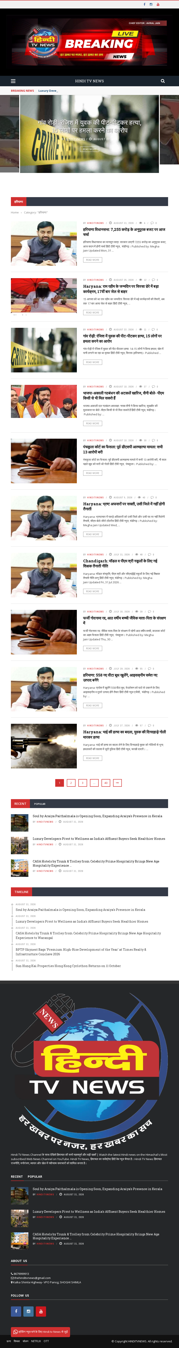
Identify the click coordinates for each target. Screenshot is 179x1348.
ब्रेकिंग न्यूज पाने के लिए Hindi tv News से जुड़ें (43, 1332)
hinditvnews (75, 139)
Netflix (36, 1341)
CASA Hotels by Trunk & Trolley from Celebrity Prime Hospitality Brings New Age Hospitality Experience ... (96, 863)
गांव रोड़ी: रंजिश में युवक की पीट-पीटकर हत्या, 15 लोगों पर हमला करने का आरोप (89, 126)
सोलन (25, 1341)
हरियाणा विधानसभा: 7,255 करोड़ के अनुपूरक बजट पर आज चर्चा (124, 232)
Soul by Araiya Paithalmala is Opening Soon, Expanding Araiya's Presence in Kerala (97, 816)
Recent (20, 804)
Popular (39, 803)
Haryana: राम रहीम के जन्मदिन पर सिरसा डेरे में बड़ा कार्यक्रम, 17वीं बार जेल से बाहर (121, 289)
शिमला (17, 1341)
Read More (89, 149)
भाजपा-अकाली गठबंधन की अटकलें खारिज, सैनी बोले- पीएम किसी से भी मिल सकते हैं (123, 395)
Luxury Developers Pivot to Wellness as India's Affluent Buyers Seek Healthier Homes (100, 91)
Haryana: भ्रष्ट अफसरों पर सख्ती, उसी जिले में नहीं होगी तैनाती (124, 506)
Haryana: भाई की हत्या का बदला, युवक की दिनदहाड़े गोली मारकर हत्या (124, 734)
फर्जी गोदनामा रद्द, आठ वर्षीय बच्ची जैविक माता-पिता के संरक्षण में (124, 620)
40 (105, 783)
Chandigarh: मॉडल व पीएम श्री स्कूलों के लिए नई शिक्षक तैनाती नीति (120, 563)
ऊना (9, 1341)
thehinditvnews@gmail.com (32, 1278)
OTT (46, 1341)
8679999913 (21, 1274)
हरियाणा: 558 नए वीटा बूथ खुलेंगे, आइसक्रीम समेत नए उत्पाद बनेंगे (120, 677)
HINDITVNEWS (137, 1341)
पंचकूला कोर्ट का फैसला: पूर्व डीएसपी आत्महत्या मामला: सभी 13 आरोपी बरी (123, 449)
